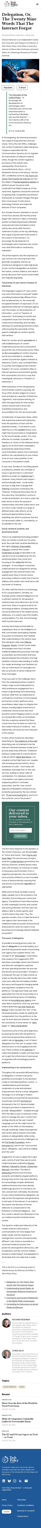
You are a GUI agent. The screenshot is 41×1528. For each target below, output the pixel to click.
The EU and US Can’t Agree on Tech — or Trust (20, 1435)
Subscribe (20, 836)
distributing (6, 1173)
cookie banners (17, 861)
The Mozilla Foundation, (15, 1142)
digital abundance (23, 757)
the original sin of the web (26, 741)
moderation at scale (10, 553)
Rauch (13, 645)
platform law (27, 476)
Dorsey (23, 1166)
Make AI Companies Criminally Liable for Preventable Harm (17, 1420)
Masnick (30, 1163)
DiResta (27, 642)
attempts (28, 1050)
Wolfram (5, 1166)
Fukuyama (14, 1166)
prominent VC (8, 1145)
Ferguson (6, 645)
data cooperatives (19, 1026)
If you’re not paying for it (17, 795)
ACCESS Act (26, 1101)
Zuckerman (32, 1166)
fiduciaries (19, 1040)
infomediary (20, 956)
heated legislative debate (25, 182)
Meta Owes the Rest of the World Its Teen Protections (19, 1404)
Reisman (5, 1169)
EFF (14, 1133)
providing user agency (21, 1000)
